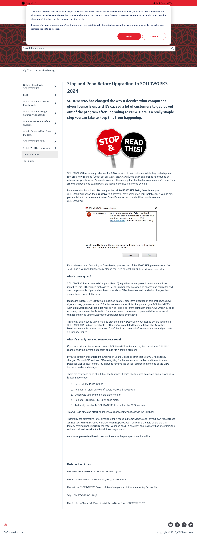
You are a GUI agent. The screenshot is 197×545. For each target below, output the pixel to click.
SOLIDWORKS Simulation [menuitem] (36, 147)
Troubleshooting (46, 70)
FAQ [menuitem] (25, 94)
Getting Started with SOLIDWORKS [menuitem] (33, 86)
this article (95, 294)
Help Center (27, 70)
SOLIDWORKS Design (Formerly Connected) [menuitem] (35, 113)
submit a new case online (153, 268)
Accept (129, 36)
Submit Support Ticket (164, 3)
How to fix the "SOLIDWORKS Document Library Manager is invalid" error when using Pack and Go (112, 487)
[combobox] (96, 48)
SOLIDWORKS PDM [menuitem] (34, 141)
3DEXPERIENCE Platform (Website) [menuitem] (36, 123)
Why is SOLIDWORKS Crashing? (82, 495)
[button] (55, 85)
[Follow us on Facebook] (177, 524)
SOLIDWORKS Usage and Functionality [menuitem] (36, 103)
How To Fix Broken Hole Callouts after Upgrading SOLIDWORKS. (97, 479)
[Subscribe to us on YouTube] (170, 524)
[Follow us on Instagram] (184, 524)
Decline (154, 36)
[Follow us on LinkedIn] (190, 524)
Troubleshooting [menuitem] (31, 154)
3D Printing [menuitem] (28, 160)
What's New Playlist (119, 176)
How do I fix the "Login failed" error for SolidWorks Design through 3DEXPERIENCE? (106, 503)
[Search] (172, 48)
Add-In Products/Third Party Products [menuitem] (37, 133)
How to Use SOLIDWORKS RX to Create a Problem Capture (94, 471)
